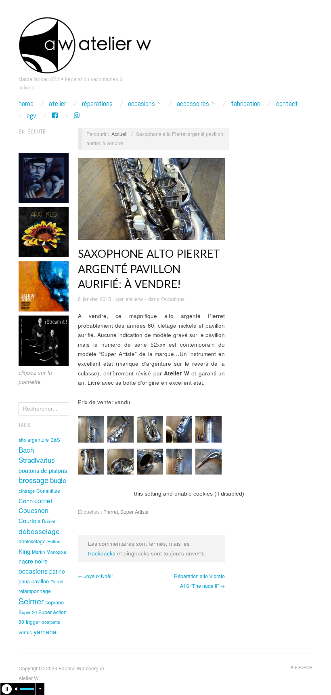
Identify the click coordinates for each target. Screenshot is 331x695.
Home (26, 103)
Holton (53, 541)
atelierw (134, 299)
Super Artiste (134, 511)
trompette (51, 622)
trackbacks (101, 553)
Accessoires (193, 103)
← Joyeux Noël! (95, 576)
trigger (33, 621)
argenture (38, 439)
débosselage (39, 531)
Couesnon (33, 510)
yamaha (45, 631)
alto (22, 439)
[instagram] (76, 115)
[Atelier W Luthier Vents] (85, 43)
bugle (58, 480)
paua (24, 581)
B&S (55, 439)
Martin (38, 552)
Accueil (119, 134)
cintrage (27, 490)
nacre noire (33, 561)
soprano (55, 602)
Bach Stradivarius (37, 455)
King (24, 551)
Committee (48, 490)
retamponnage (35, 591)
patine (57, 571)
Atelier (57, 103)
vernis (25, 632)
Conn (26, 500)
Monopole (56, 552)
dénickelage (32, 541)
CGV (31, 115)
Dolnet (48, 521)
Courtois (29, 520)
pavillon (40, 581)
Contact (287, 103)
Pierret (56, 581)
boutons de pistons (43, 470)
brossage (33, 480)
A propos (301, 667)
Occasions (141, 103)
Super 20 (28, 612)
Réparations (97, 103)
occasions (33, 571)
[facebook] (55, 115)
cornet (43, 500)
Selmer (31, 601)
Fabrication (245, 103)
